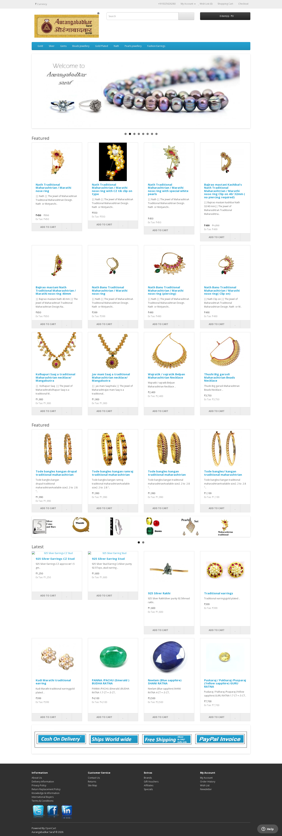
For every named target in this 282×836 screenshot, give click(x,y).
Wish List (204, 785)
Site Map (92, 785)
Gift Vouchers (151, 781)
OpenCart (50, 828)
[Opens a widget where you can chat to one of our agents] (267, 829)
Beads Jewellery (80, 46)
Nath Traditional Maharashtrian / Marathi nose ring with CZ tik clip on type (112, 189)
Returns (92, 781)
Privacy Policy (39, 785)
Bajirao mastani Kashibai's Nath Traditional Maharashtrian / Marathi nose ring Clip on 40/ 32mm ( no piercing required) (224, 191)
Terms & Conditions (42, 800)
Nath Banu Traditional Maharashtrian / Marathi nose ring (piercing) (165, 290)
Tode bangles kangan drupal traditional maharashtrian (56, 472)
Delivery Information (43, 781)
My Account (206, 777)
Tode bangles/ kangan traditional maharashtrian (223, 472)
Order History (207, 781)
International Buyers (43, 797)
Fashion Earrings (156, 46)
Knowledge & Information (45, 793)
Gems (63, 46)
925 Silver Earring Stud (108, 559)
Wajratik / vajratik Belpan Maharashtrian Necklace (166, 375)
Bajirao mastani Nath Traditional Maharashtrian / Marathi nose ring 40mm (56, 290)
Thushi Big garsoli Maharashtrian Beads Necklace (219, 377)
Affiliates (148, 785)
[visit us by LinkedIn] (67, 811)
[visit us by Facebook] (53, 811)
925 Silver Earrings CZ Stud (55, 559)
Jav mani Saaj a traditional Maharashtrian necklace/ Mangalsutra (111, 377)
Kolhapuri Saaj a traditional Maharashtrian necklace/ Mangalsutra (55, 377)
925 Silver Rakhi (159, 593)
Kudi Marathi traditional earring (53, 681)
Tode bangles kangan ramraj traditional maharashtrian (112, 472)
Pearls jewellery (133, 46)
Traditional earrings (218, 593)
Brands (148, 777)
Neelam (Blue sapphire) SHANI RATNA (164, 681)
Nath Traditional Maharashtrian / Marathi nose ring (53, 188)
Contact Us (94, 777)
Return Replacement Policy (46, 789)
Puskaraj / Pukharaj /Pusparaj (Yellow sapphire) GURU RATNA (225, 683)
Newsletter (206, 789)
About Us (37, 777)
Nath (116, 46)
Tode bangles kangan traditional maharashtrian (167, 472)
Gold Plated (101, 46)
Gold (40, 46)
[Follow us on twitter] (38, 811)
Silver (51, 46)
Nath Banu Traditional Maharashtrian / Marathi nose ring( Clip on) (222, 290)
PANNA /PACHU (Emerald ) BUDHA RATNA (110, 681)
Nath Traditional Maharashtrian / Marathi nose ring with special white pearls (168, 189)
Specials (148, 789)
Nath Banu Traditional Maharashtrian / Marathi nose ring (109, 290)
